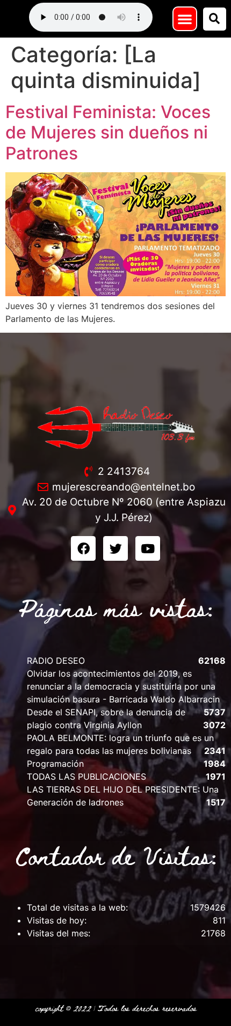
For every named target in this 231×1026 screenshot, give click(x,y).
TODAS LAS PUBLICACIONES (86, 776)
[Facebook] (83, 548)
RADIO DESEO (56, 660)
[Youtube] (147, 548)
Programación (55, 763)
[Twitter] (115, 548)
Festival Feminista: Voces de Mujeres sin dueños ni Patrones (108, 132)
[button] (184, 18)
